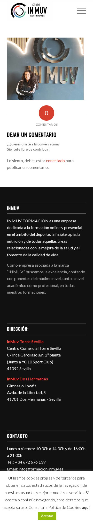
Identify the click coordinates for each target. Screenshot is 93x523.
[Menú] (79, 10)
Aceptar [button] (47, 516)
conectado (55, 160)
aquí (86, 507)
